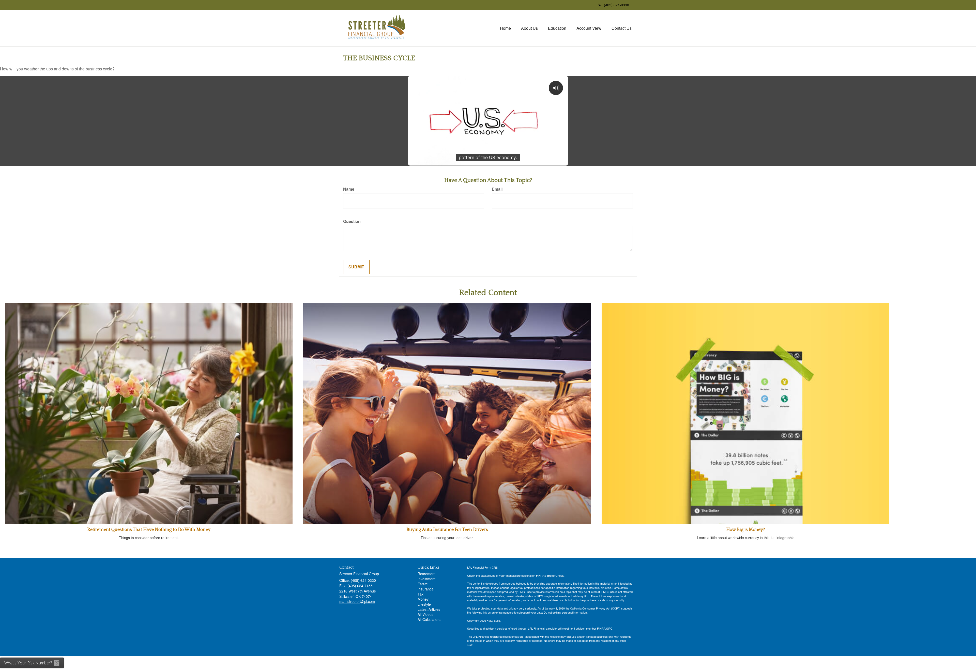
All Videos (425, 614)
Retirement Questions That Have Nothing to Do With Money (148, 529)
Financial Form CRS (485, 567)
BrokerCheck (555, 575)
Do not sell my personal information (565, 612)
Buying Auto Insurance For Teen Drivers (447, 529)
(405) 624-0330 (616, 4)
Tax (420, 594)
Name (348, 189)
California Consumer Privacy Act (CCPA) (595, 608)
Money (423, 599)
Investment (426, 578)
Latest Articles (429, 609)
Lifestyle (424, 604)
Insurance (426, 588)
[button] (529, 28)
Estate (423, 583)
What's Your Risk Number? (28, 663)
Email (497, 189)
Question (352, 221)
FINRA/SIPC (605, 628)
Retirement (426, 573)
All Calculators (429, 619)
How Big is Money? (745, 529)
